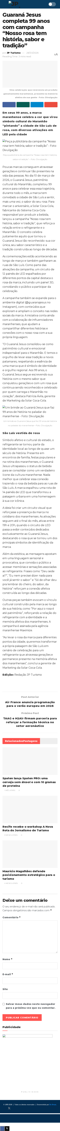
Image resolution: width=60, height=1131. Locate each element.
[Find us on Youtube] (20, 1108)
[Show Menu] (3, 4)
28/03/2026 (32, 52)
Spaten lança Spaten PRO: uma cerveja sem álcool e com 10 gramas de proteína (29, 782)
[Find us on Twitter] (9, 1108)
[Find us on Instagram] (15, 1108)
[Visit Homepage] (24, 4)
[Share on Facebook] (9, 104)
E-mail (7, 974)
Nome (7, 959)
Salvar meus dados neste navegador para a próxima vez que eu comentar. (30, 1006)
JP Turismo (14, 52)
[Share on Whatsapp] (23, 104)
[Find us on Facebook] (3, 1108)
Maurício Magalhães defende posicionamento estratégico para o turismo (28, 875)
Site (5, 989)
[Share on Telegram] (37, 104)
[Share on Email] (51, 104)
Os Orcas (52, 1104)
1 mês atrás (9, 790)
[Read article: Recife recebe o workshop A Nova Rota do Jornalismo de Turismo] (30, 809)
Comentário (11, 917)
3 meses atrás (11, 835)
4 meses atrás (11, 883)
